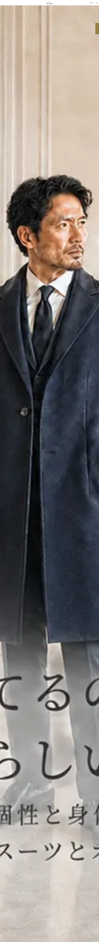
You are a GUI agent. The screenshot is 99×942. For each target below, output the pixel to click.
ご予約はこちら (97, 28)
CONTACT (91, 2)
